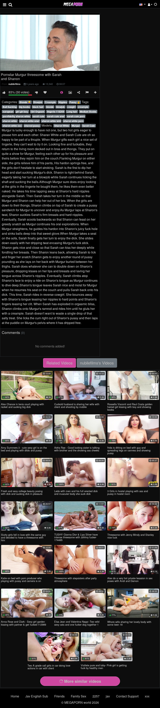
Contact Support (127, 696)
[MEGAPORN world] (73, 4)
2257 (96, 696)
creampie (83, 107)
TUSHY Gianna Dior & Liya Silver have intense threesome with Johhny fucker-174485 (76, 537)
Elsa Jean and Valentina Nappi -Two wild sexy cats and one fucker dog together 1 (76, 623)
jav (108, 696)
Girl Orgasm (37, 111)
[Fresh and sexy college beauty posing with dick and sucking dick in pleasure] (27, 472)
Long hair (72, 111)
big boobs (24, 107)
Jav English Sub (36, 696)
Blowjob (37, 102)
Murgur (76, 125)
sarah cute (38, 116)
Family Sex (78, 696)
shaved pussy (32, 125)
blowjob (60, 107)
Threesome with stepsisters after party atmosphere (75, 579)
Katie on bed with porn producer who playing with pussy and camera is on (21, 579)
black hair (38, 107)
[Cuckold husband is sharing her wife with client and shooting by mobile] (80, 385)
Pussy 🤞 (74, 102)
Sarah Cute (88, 125)
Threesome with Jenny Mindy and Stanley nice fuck (130, 536)
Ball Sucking (10, 107)
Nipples (63, 102)
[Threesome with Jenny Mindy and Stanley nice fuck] (133, 515)
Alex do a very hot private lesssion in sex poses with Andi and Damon (129, 579)
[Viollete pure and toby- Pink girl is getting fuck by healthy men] (106, 646)
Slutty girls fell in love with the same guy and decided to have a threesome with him (23, 537)
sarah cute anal (55, 116)
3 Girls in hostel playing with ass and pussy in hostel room (127, 492)
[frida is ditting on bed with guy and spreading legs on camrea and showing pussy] (133, 428)
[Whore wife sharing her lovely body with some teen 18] (133, 603)
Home (15, 696)
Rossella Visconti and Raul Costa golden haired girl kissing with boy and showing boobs (129, 406)
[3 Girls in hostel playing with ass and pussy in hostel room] (133, 472)
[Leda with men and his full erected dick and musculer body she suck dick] (80, 472)
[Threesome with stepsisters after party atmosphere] (80, 559)
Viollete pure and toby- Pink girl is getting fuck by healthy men (104, 666)
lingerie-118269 (55, 111)
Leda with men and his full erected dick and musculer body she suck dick (76, 492)
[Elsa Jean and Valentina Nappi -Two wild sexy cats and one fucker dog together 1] (80, 603)
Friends (59, 696)
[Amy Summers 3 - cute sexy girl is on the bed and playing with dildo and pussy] (27, 428)
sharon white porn (73, 121)
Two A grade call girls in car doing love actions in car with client (49, 667)
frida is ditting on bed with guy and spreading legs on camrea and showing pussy (128, 450)
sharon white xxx (12, 125)
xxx (147, 696)
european (8, 111)
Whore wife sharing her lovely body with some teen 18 (129, 623)
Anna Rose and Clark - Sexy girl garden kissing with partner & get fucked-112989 (23, 623)
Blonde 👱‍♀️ (25, 102)
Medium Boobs (88, 111)
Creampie (50, 102)
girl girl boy (22, 111)
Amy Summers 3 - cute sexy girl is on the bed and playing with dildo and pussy (24, 449)
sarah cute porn (76, 116)
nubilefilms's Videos (97, 363)
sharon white (10, 121)
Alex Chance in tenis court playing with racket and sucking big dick (22, 405)
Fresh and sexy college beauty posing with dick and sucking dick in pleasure (22, 492)
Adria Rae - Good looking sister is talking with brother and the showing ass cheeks (77, 449)
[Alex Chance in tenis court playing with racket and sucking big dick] (27, 385)
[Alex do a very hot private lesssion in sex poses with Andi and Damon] (133, 559)
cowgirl (71, 107)
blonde (50, 107)
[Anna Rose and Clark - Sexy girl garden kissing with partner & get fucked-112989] (27, 603)
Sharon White (61, 125)
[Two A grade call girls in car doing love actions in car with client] (53, 646)
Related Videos (59, 363)
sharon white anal (29, 121)
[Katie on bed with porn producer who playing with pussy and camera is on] (27, 559)
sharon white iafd (51, 121)
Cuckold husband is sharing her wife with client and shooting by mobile (76, 405)
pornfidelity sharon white (16, 116)
